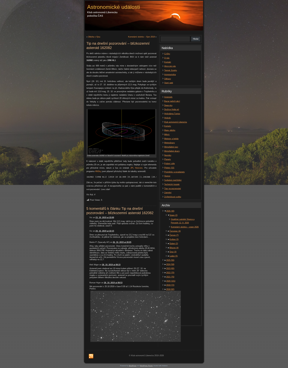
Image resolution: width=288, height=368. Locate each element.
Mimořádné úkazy (172, 151)
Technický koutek (172, 184)
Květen (174, 239)
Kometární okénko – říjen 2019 (141, 37)
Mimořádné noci (171, 147)
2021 (170, 277)
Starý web (168, 83)
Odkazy (167, 79)
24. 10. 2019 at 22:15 (105, 231)
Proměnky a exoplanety (174, 172)
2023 (170, 268)
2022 (170, 273)
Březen (174, 248)
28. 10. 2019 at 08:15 (111, 265)
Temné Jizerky (170, 70)
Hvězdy (167, 118)
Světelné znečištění (173, 180)
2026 (170, 211)
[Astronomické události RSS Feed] (91, 356)
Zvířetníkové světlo (172, 197)
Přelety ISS (169, 168)
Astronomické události (113, 7)
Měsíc (167, 134)
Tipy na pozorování (172, 188)
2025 (170, 260)
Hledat (195, 39)
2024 (170, 264)
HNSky (98, 171)
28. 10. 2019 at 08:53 (113, 283)
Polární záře (169, 163)
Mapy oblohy (169, 130)
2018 (170, 289)
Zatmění (167, 192)
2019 (170, 285)
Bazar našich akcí (172, 101)
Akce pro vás (170, 66)
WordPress (132, 366)
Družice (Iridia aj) (171, 109)
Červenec (175, 231)
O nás (167, 58)
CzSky (167, 54)
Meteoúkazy (169, 143)
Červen (174, 235)
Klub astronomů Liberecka (175, 122)
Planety (167, 159)
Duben (174, 243)
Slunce (167, 176)
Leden (174, 256)
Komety (167, 126)
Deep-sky (168, 105)
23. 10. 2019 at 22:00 (105, 217)
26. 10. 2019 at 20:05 (122, 242)
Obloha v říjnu (94, 37)
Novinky (167, 155)
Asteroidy (168, 97)
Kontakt (167, 62)
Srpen (173, 215)
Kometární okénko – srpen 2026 (185, 227)
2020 (170, 281)
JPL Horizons (136, 168)
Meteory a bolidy (171, 139)
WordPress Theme (146, 366)
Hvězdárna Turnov (172, 114)
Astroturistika (170, 74)
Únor (173, 252)
